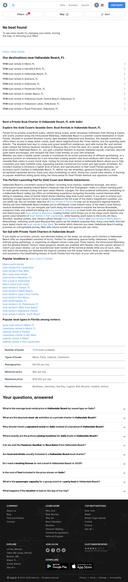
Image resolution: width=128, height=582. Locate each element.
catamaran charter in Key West (19, 335)
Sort (107, 14)
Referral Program (54, 536)
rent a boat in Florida (40, 258)
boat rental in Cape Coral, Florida (20, 294)
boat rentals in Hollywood (62, 210)
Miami (88, 514)
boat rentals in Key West (40, 224)
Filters (23, 14)
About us (11, 510)
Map (62, 14)
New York (90, 510)
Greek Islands (14, 563)
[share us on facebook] (53, 550)
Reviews (50, 525)
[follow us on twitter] (48, 550)
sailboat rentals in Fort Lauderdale (21, 341)
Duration (73, 5)
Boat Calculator (53, 521)
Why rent (50, 510)
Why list (50, 518)
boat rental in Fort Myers (16, 297)
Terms (93, 577)
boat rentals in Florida (61, 201)
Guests (85, 5)
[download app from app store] (81, 566)
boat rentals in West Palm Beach (20, 307)
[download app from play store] (57, 566)
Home (6, 51)
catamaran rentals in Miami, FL (19, 328)
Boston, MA (13, 556)
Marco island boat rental (16, 284)
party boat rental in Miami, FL (18, 325)
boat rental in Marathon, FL (17, 277)
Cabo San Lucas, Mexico (19, 552)
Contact (11, 521)
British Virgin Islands (95, 518)
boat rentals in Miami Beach (106, 218)
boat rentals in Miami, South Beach (21, 314)
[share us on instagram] (58, 550)
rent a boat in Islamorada (16, 280)
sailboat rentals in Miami (16, 338)
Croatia (88, 521)
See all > (89, 529)
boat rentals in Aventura (39, 213)
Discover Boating (54, 529)
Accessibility (115, 577)
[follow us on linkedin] (64, 550)
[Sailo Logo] (5, 5)
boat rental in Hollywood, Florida (20, 310)
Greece (88, 525)
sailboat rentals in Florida (16, 331)
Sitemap (102, 577)
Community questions (57, 532)
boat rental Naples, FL (15, 300)
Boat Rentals (52, 514)
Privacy (83, 577)
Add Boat (117, 5)
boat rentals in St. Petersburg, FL (21, 304)
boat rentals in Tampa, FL (16, 287)
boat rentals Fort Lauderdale (18, 267)
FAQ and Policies (15, 518)
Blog (9, 514)
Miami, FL (11, 560)
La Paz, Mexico (14, 549)
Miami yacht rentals (13, 264)
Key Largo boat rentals (15, 274)
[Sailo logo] (12, 577)
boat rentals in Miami (74, 218)
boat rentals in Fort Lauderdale (46, 215)
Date (62, 5)
